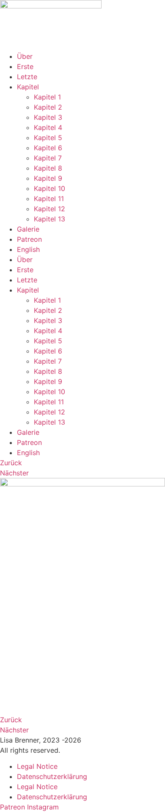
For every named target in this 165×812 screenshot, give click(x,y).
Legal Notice (37, 766)
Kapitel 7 (48, 158)
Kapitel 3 (48, 117)
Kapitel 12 (49, 208)
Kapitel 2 (48, 107)
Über (25, 56)
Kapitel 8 (48, 168)
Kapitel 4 (48, 127)
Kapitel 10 (49, 188)
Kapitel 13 (49, 219)
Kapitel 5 (48, 137)
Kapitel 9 (48, 178)
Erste (25, 66)
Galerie (28, 229)
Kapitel (28, 87)
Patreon (29, 239)
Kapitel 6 (48, 148)
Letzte (27, 76)
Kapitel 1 (47, 97)
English (28, 249)
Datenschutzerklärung (52, 776)
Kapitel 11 (49, 198)
